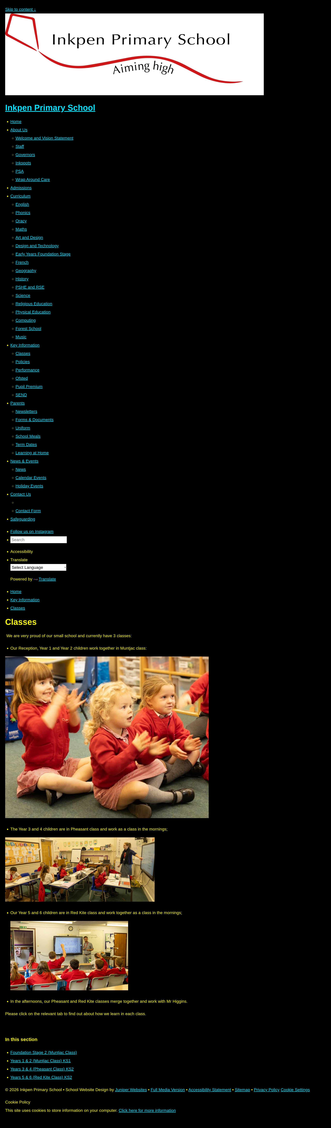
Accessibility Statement (209, 1089)
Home (15, 591)
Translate (47, 579)
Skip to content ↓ (20, 9)
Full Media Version (168, 1089)
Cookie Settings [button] (295, 1089)
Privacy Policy (267, 1089)
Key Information (25, 599)
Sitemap (242, 1089)
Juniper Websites (131, 1089)
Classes (17, 608)
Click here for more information (147, 1110)
